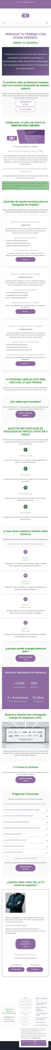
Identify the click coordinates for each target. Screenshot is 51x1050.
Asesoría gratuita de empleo (26, 1014)
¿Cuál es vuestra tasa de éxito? (13, 852)
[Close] (47, 1027)
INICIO (25, 998)
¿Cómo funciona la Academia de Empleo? (16, 822)
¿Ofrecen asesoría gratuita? (12, 834)
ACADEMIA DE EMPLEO (25, 1001)
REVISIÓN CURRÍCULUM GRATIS (26, 1008)
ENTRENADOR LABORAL (25, 1004)
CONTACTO (25, 1018)
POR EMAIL (34, 969)
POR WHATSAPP (16, 969)
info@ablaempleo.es (29, 2)
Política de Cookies (36, 1038)
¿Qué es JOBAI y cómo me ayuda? (13, 846)
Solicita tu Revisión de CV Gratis (25, 943)
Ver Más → (25, 259)
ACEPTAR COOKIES (34, 1044)
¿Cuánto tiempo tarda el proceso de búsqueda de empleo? (21, 810)
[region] (33, 1036)
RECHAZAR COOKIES (40, 1041)
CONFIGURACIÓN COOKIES (28, 1041)
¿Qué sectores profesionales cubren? (15, 840)
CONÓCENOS (25, 1021)
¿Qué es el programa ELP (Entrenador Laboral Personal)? (21, 828)
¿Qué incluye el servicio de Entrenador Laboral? (18, 816)
